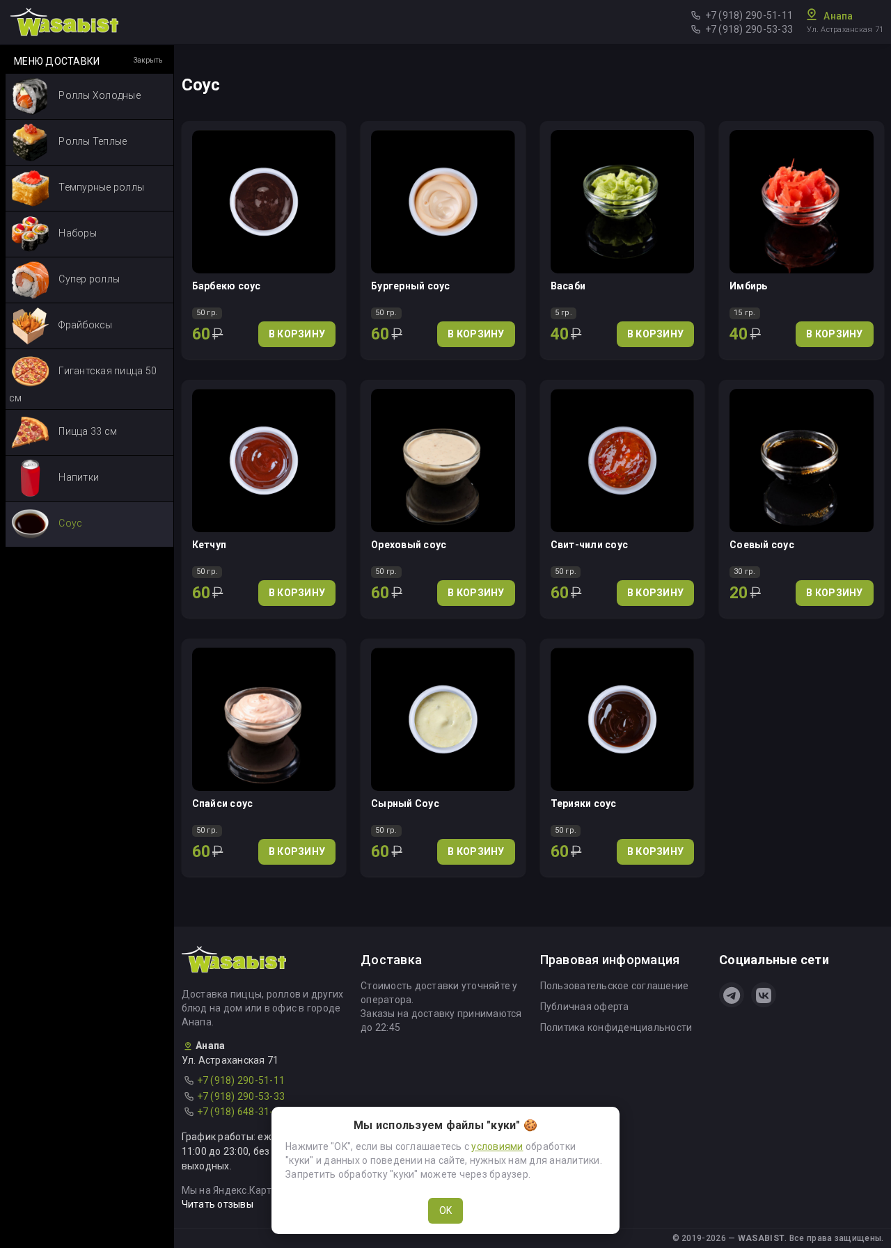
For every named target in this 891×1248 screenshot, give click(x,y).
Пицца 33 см (86, 431)
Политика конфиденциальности (616, 1027)
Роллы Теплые (91, 141)
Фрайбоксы (84, 324)
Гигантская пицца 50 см (83, 384)
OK (445, 1210)
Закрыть (148, 60)
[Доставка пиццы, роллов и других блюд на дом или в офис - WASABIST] (64, 21)
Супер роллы (88, 279)
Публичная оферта (584, 1006)
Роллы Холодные (98, 95)
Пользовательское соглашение (614, 985)
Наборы (76, 233)
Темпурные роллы (100, 187)
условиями (497, 1146)
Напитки (77, 477)
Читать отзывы (217, 1204)
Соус (69, 523)
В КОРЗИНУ (297, 333)
